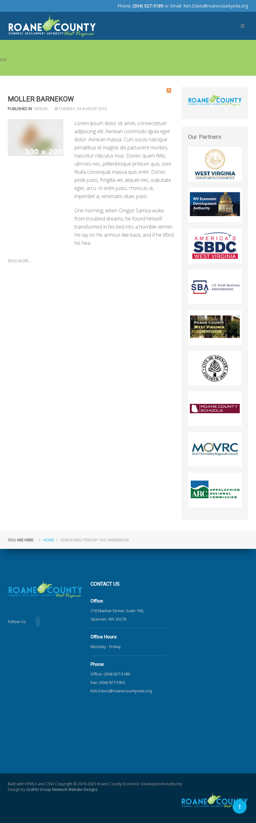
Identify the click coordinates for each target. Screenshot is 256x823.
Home (48, 540)
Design (40, 108)
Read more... (19, 261)
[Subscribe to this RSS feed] (168, 90)
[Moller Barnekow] (35, 137)
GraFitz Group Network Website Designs (61, 789)
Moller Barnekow (41, 99)
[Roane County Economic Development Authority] (52, 22)
